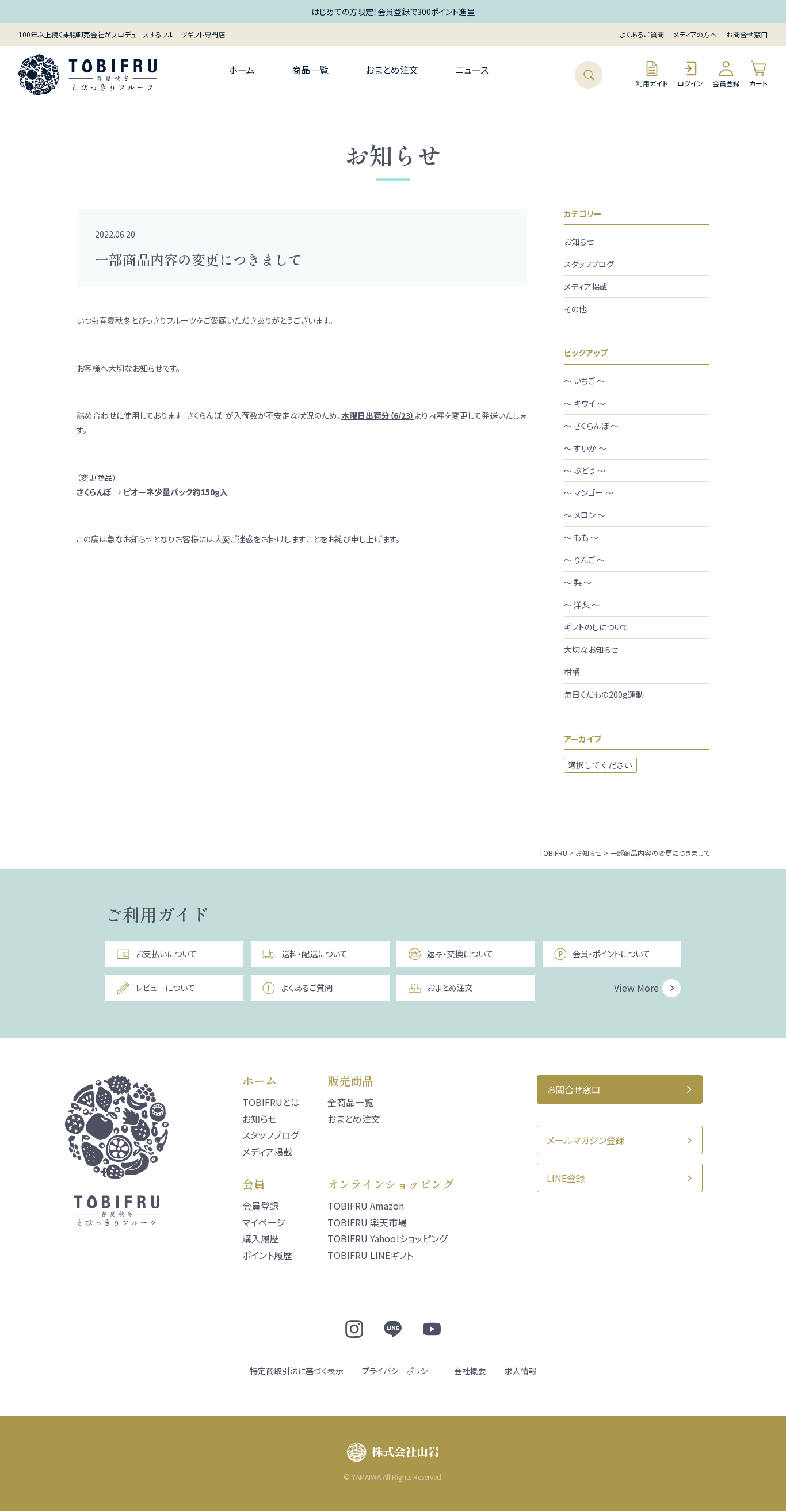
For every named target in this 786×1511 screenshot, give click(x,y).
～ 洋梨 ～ (582, 604)
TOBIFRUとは (271, 1102)
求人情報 (521, 1370)
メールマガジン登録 (586, 1140)
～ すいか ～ (585, 448)
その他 (575, 309)
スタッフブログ (589, 264)
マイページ (263, 1222)
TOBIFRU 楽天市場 (367, 1222)
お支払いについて (166, 953)
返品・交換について (460, 953)
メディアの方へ (695, 34)
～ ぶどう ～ (584, 470)
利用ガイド (652, 83)
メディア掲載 (586, 286)
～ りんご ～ (584, 559)
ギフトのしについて (596, 627)
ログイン (690, 83)
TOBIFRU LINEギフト (370, 1255)
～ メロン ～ (584, 515)
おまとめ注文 (391, 69)
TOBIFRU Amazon (365, 1205)
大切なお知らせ (591, 649)
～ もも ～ (581, 537)
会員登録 (726, 83)
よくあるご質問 (642, 34)
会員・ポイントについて (611, 953)
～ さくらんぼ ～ (591, 425)
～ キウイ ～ (584, 403)
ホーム (241, 69)
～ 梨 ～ (578, 582)
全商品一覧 (350, 1102)
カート (758, 83)
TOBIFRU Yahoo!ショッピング (387, 1238)
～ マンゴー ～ (588, 492)
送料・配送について (314, 953)
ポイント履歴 (267, 1255)
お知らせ (579, 241)
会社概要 (470, 1370)
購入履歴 (260, 1238)
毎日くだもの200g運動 (604, 694)
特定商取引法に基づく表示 (297, 1370)
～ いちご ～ (584, 381)
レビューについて (165, 987)
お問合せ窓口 (747, 34)
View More (636, 987)
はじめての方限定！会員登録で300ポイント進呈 (393, 11)
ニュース (472, 69)
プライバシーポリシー (399, 1370)
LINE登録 (566, 1178)
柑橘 (572, 672)
